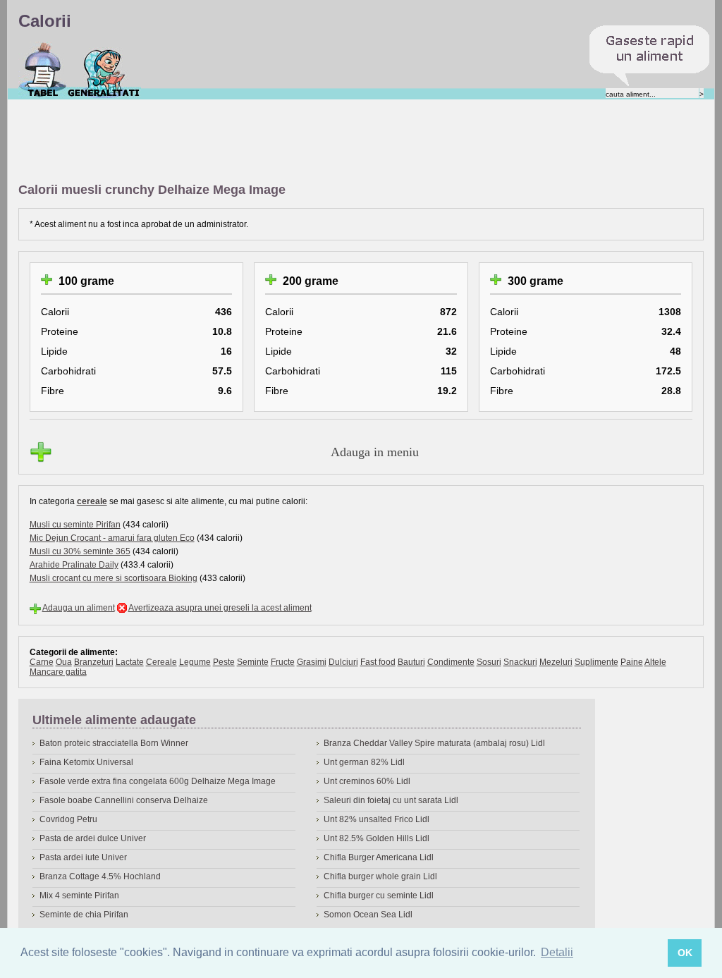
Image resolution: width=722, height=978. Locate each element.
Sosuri (489, 662)
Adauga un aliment (78, 608)
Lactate (130, 662)
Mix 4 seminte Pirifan (79, 895)
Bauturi (411, 662)
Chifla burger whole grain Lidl (380, 876)
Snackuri (520, 662)
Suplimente (596, 662)
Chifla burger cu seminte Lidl (379, 895)
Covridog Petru (68, 819)
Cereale (161, 662)
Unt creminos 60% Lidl (367, 781)
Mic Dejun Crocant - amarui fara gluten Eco (112, 538)
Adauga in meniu (375, 452)
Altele (655, 662)
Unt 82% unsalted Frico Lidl (376, 819)
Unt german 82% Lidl (364, 762)
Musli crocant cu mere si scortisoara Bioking (113, 578)
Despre (104, 70)
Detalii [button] (557, 952)
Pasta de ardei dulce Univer (92, 838)
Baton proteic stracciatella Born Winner (113, 743)
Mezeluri (556, 662)
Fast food (378, 662)
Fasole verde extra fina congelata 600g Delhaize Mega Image (157, 781)
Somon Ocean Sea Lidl (368, 914)
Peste (224, 662)
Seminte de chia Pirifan (83, 914)
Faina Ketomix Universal (86, 762)
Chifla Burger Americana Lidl (379, 857)
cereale (92, 501)
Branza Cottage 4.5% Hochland (100, 876)
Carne (42, 662)
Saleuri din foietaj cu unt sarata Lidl (391, 800)
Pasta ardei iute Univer (83, 857)
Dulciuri (343, 662)
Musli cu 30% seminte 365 (80, 551)
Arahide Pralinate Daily (74, 565)
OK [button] (685, 952)
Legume (195, 662)
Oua (64, 662)
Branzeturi (94, 662)
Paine (631, 662)
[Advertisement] (275, 141)
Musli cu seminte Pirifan (75, 525)
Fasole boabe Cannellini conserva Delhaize (123, 800)
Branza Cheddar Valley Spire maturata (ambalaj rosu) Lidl (434, 743)
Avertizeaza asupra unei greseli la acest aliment (220, 608)
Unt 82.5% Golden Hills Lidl (376, 838)
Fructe (283, 662)
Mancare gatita (58, 672)
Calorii (42, 70)
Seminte (253, 662)
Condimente (451, 662)
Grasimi (311, 662)
